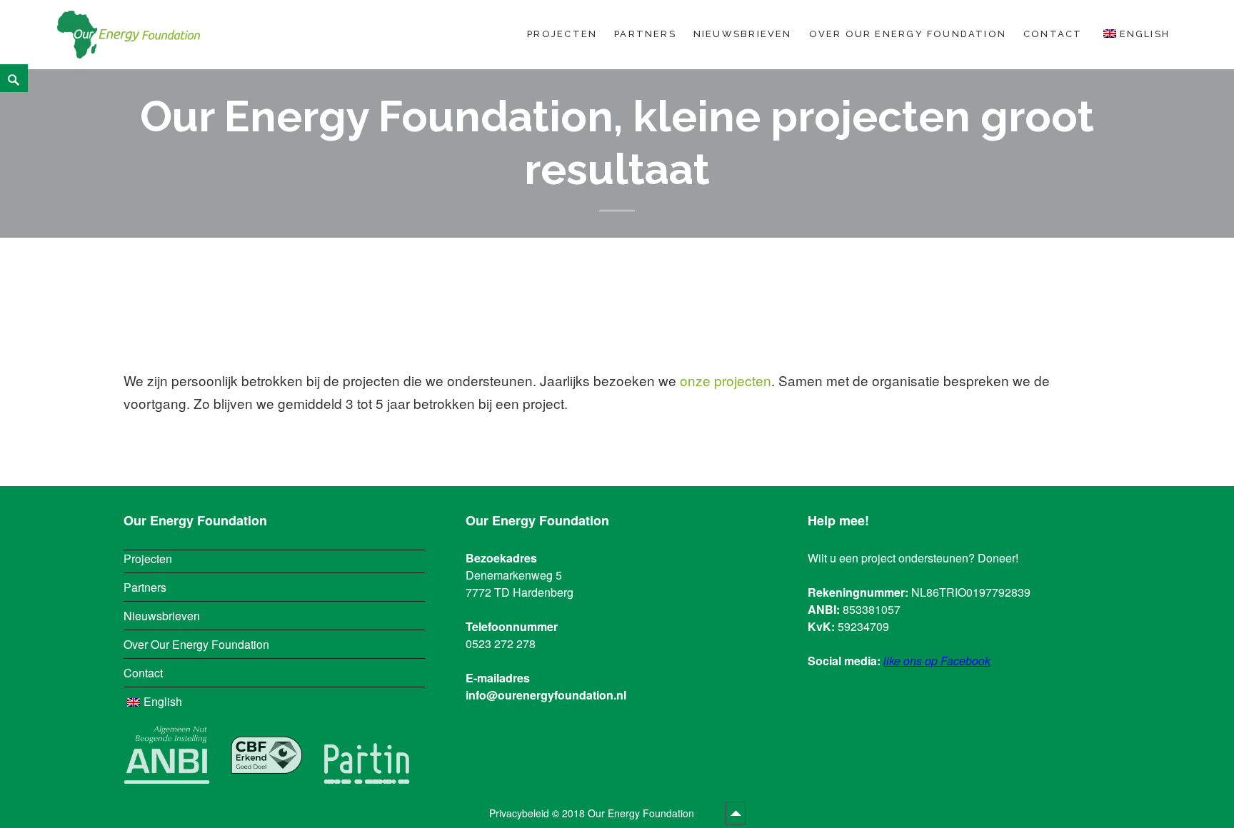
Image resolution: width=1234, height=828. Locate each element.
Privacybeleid (519, 813)
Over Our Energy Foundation (907, 34)
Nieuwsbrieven (742, 34)
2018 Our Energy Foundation (629, 813)
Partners (645, 34)
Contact (1052, 34)
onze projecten (725, 380)
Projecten (562, 34)
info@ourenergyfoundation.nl (546, 695)
